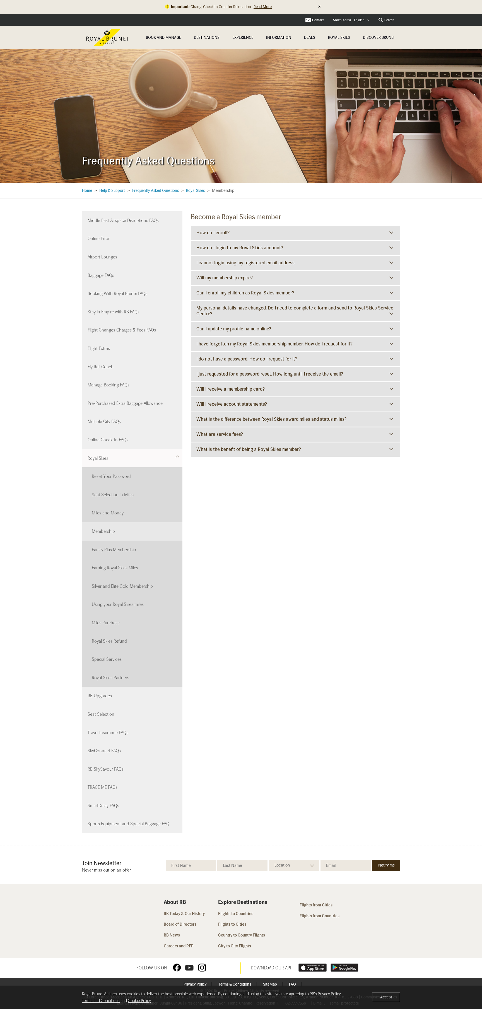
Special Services (107, 659)
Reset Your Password (111, 476)
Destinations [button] (207, 37)
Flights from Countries (319, 915)
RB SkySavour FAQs (106, 769)
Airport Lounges (102, 257)
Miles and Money (108, 513)
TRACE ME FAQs (102, 787)
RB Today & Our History (184, 913)
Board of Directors (180, 924)
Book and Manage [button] (163, 37)
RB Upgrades (100, 695)
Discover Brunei (378, 37)
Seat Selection (101, 714)
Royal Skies (339, 37)
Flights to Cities (232, 924)
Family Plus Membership (114, 549)
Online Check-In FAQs (108, 439)
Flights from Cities (316, 905)
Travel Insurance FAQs (108, 732)
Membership (103, 531)
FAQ (293, 984)
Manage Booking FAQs (108, 385)
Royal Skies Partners (110, 677)
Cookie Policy (139, 1000)
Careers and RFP (179, 945)
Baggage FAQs (101, 275)
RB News (172, 935)
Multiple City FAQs (104, 421)
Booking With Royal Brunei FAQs (117, 293)
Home (87, 190)
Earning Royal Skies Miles (115, 567)
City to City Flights (235, 945)
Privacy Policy (196, 984)
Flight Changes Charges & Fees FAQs (122, 330)
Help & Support (112, 190)
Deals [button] (309, 37)
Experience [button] (242, 37)
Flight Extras (99, 348)
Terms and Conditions (101, 1000)
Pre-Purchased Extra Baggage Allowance (125, 403)
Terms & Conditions (235, 984)
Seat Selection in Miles (113, 494)
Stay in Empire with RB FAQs (113, 311)
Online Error (99, 238)
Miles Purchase (106, 622)
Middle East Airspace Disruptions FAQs (123, 220)
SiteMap (270, 984)
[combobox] (351, 20)
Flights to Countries (235, 913)
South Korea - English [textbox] (349, 20)
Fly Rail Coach (101, 366)
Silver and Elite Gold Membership (122, 586)
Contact (318, 20)
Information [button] (278, 37)
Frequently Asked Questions (155, 190)
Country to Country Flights (242, 935)
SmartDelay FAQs (103, 805)
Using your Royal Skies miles (118, 604)
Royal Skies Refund (109, 641)
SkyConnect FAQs (104, 750)
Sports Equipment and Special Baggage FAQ (128, 823)
